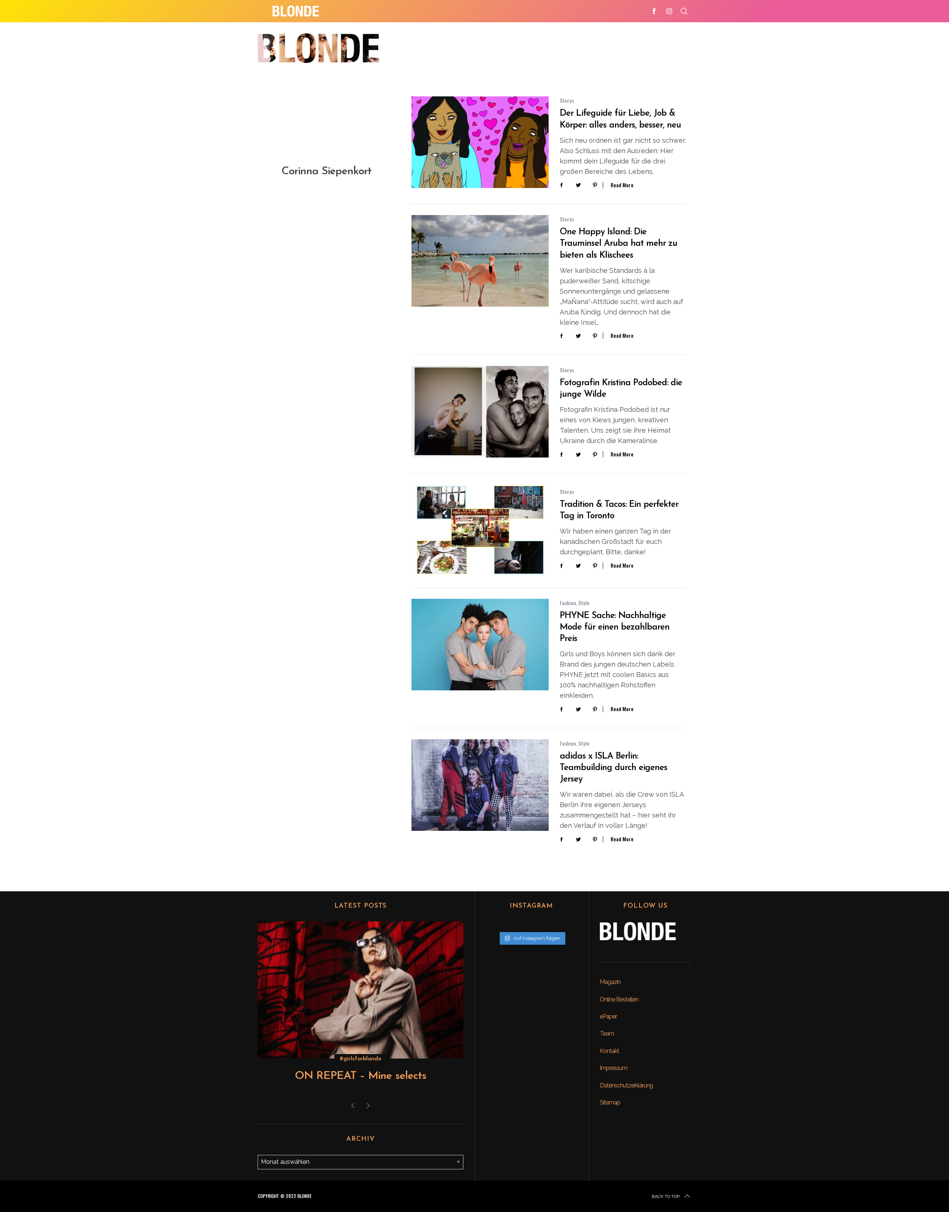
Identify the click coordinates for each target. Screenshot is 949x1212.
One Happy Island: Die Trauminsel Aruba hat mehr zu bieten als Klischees (618, 244)
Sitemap (610, 1102)
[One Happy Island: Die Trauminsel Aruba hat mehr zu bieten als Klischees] (480, 261)
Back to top (665, 1196)
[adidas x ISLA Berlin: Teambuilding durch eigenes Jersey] (480, 785)
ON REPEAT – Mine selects (360, 1076)
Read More (622, 185)
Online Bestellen (619, 999)
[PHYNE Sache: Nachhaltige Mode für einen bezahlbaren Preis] (480, 644)
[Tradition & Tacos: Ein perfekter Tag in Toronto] (480, 530)
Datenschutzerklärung (626, 1085)
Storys (567, 100)
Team (607, 1033)
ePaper (608, 1016)
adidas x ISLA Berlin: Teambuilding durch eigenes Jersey (613, 768)
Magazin (610, 981)
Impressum (613, 1067)
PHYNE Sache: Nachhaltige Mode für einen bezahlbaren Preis (614, 627)
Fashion (568, 603)
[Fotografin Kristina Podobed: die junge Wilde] (480, 412)
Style (583, 603)
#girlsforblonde (360, 1059)
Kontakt (609, 1050)
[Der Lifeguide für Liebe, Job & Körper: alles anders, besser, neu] (480, 142)
